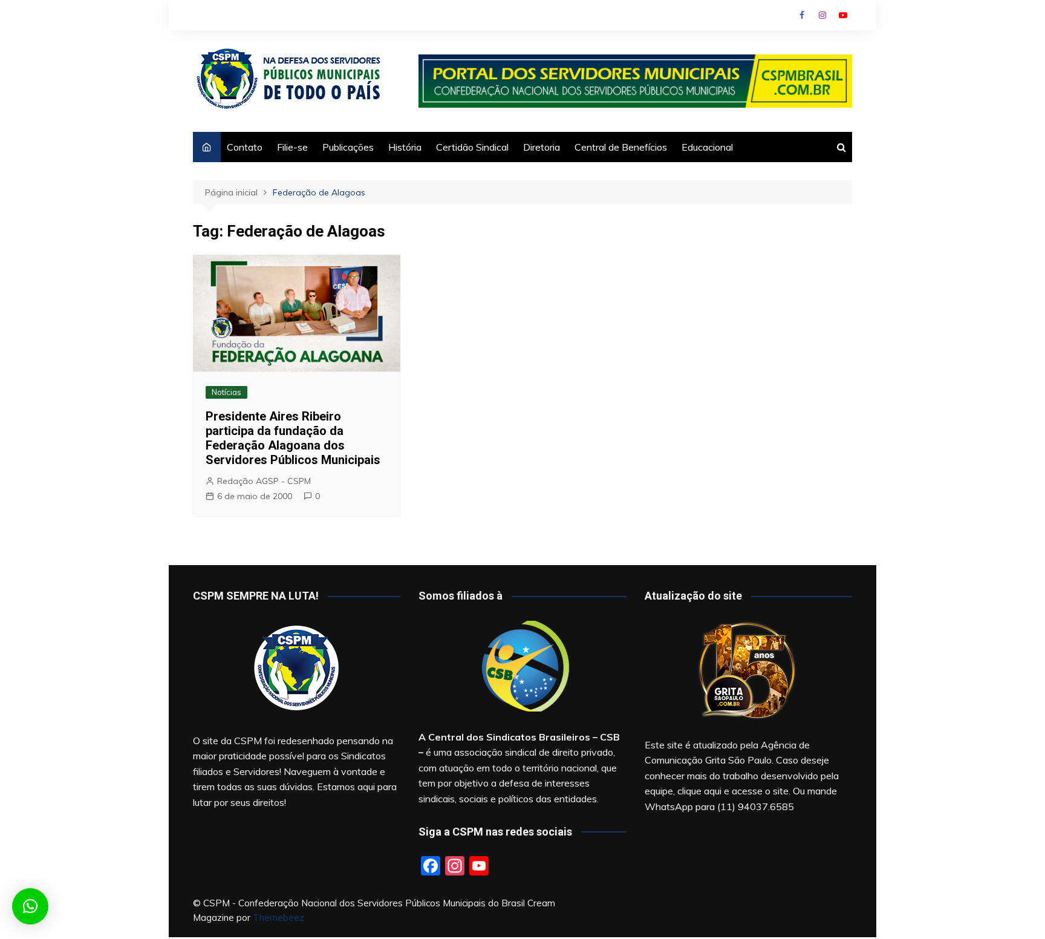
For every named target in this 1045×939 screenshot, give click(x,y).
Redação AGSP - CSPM (264, 481)
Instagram (822, 15)
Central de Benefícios (621, 147)
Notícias (226, 392)
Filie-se (292, 147)
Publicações (348, 147)
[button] (30, 906)
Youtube (843, 15)
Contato (244, 147)
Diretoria (541, 147)
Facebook (802, 15)
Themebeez (278, 917)
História (405, 147)
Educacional (707, 147)
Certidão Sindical (472, 147)
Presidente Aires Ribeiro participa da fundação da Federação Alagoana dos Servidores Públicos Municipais (293, 438)
